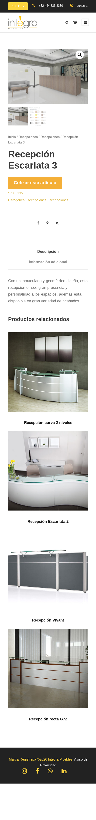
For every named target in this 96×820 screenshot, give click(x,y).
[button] (79, 55)
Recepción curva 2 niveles (48, 422)
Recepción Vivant (48, 620)
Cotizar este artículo (35, 182)
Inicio (12, 137)
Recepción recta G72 (48, 719)
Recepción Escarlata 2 (48, 521)
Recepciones (28, 137)
